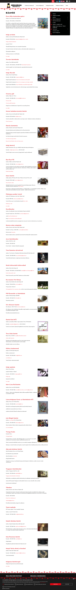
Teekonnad (55, 29)
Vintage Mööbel (9, 436)
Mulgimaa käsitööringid (13, 561)
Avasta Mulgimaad (39, 5)
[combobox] (73, 578)
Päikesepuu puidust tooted (14, 194)
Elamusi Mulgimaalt (56, 19)
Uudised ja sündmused (29, 5)
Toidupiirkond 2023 (49, 5)
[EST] (57, 1)
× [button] (74, 578)
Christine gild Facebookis (10, 103)
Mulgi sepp (8, 376)
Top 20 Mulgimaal (56, 32)
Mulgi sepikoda (10, 367)
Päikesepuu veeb (9, 203)
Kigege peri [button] (56, 584)
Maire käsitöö (20, 186)
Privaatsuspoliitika (43, 582)
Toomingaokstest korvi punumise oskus (13, 289)
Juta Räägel (11, 420)
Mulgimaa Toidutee (59, 5)
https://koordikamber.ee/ (12, 216)
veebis (27, 39)
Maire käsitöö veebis (10, 182)
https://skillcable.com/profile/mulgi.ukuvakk (24, 84)
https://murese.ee (9, 121)
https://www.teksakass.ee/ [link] (11, 498)
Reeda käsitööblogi (9, 171)
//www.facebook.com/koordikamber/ (15, 218)
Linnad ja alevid (56, 30)
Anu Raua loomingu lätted (11, 138)
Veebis (7, 338)
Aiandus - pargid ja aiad (57, 24)
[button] (25, 588)
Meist (67, 5)
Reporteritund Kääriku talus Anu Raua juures (14, 141)
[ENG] (61, 1)
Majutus (54, 13)
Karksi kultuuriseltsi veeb (10, 273)
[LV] (64, 1)
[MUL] (59, 1)
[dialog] (38, 584)
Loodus (54, 22)
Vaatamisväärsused (56, 20)
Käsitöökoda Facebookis (26, 64)
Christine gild (10, 94)
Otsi (53, 1)
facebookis (13, 232)
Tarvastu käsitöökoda (12, 59)
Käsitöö (54, 17)
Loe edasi (8, 56)
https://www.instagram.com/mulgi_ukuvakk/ (24, 82)
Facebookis (12, 338)
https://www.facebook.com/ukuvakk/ (23, 79)
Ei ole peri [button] (67, 584)
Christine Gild (8, 100)
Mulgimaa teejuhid (56, 15)
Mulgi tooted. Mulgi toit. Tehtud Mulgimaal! (59, 27)
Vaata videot (25, 201)
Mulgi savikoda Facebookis (11, 41)
